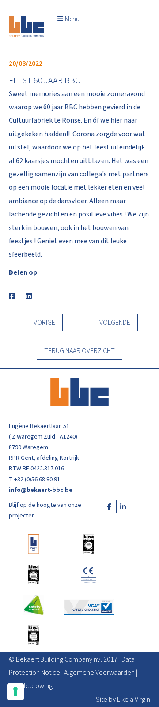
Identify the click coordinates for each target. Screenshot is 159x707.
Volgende (114, 322)
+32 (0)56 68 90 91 (37, 479)
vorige (44, 322)
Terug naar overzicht (79, 351)
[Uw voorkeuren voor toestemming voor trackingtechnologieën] (15, 691)
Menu (72, 19)
